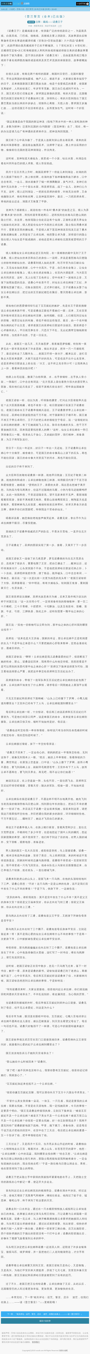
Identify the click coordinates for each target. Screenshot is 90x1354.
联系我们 (36, 1342)
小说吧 (12, 9)
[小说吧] (15, 6)
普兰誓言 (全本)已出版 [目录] (38, 9)
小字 (60, 26)
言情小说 (20, 9)
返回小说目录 (45, 1321)
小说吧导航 (81, 4)
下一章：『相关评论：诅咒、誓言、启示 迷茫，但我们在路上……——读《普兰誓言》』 (45, 1314)
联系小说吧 (63, 1350)
